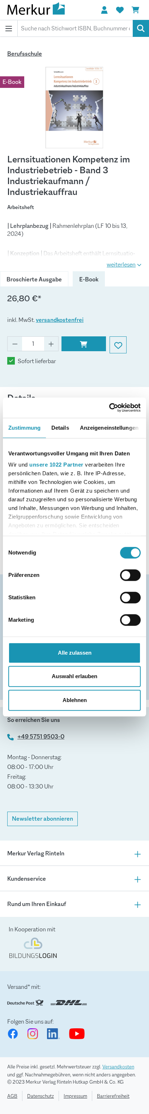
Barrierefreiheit (113, 1096)
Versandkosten (118, 1066)
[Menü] (8, 28)
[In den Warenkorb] (83, 343)
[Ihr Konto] (104, 10)
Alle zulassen (74, 653)
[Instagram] (32, 1033)
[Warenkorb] (135, 10)
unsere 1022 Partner (56, 465)
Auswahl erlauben (74, 676)
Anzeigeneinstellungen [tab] (109, 428)
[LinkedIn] (53, 1033)
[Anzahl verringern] (14, 343)
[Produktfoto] (74, 107)
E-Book (88, 279)
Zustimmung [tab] (24, 428)
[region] (74, 107)
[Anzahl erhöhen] (51, 343)
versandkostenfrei (60, 320)
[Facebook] (12, 1033)
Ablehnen (75, 700)
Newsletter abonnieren (42, 818)
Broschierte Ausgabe (34, 279)
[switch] (130, 575)
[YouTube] (77, 1033)
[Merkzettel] (119, 10)
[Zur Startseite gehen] (43, 10)
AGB (12, 1096)
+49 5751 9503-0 (40, 736)
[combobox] (75, 28)
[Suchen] (141, 28)
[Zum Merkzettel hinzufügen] (118, 344)
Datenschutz (40, 1096)
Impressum (75, 1096)
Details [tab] (60, 428)
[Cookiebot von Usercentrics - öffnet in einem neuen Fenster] (109, 407)
